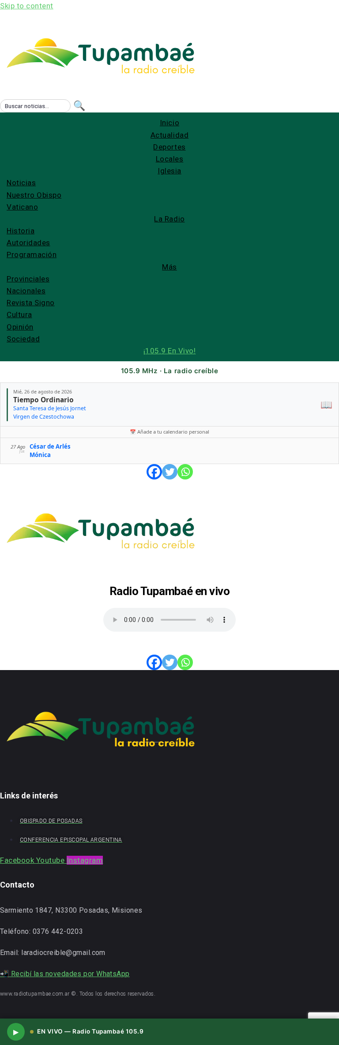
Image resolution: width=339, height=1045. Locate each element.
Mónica (40, 455)
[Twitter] (169, 471)
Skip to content (26, 5)
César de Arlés (50, 446)
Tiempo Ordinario (43, 400)
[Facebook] (154, 471)
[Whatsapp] (185, 471)
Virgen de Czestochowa (43, 416)
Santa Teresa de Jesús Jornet (49, 408)
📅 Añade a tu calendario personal (169, 431)
